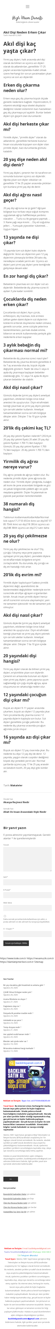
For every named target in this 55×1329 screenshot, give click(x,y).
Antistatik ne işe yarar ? (12, 1020)
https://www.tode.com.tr (13, 958)
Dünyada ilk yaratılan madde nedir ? (18, 1013)
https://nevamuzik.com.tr (40, 958)
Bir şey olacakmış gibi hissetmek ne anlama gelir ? (23, 985)
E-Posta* (7, 890)
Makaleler (16, 785)
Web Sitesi (7, 903)
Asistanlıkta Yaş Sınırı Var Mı (14, 1212)
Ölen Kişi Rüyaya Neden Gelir (15, 1203)
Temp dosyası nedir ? (12, 1027)
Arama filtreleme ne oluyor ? (15, 999)
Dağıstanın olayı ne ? (11, 1006)
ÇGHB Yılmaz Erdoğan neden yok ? (17, 992)
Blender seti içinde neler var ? (15, 1041)
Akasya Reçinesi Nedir (16, 802)
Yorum (6, 845)
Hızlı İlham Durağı (27, 18)
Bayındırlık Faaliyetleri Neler (14, 1194)
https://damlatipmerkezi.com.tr (17, 961)
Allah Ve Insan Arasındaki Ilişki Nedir (24, 811)
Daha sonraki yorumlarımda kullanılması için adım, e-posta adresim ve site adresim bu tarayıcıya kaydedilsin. (26, 920)
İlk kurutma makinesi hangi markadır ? (18, 1048)
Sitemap (38, 961)
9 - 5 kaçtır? (8, 929)
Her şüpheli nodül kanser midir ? (16, 1034)
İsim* (5, 877)
